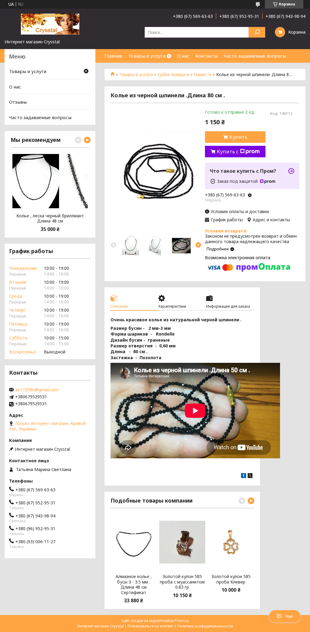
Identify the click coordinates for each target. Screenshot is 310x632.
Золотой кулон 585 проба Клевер (231, 579)
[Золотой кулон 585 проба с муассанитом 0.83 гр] (182, 542)
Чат (289, 616)
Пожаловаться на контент (150, 626)
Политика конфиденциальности (205, 626)
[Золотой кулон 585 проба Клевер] (231, 542)
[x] (250, 476)
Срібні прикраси (173, 74)
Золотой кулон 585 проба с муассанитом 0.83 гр (182, 582)
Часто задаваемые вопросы (255, 56)
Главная (113, 56)
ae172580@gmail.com (37, 390)
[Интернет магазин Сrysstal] (50, 23)
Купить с (228, 151)
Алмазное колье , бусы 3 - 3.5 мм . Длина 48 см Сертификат (134, 584)
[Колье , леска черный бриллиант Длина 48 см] (50, 181)
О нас (183, 56)
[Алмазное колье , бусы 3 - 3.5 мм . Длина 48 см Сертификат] (133, 542)
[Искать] (257, 32)
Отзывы (18, 102)
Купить (238, 137)
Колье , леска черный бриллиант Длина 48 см (50, 218)
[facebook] (243, 476)
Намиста (203, 74)
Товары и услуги (146, 56)
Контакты (206, 56)
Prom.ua (181, 620)
